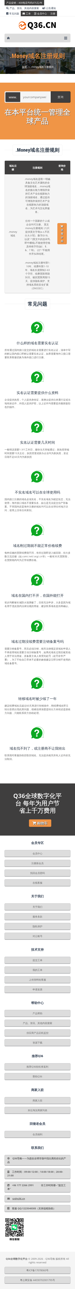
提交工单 (37, 960)
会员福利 (37, 1134)
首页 (24, 67)
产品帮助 (37, 1013)
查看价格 (62, 235)
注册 (52, 13)
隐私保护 (37, 926)
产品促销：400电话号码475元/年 (24, 2)
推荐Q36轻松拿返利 (37, 1066)
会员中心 (42, 13)
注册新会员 (37, 863)
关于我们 (37, 906)
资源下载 (37, 1042)
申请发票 (37, 989)
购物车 (42, 823)
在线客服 (37, 882)
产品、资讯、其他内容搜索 (24, 8)
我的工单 (37, 970)
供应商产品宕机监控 (37, 1032)
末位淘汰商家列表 (37, 1110)
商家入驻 (37, 1100)
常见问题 (14, 13)
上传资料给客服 (37, 979)
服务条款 (37, 916)
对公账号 (37, 936)
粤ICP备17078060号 (37, 1270)
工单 (28, 13)
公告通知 (51, 8)
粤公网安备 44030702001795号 (37, 1280)
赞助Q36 (37, 1076)
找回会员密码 (37, 873)
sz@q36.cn (18, 1198)
